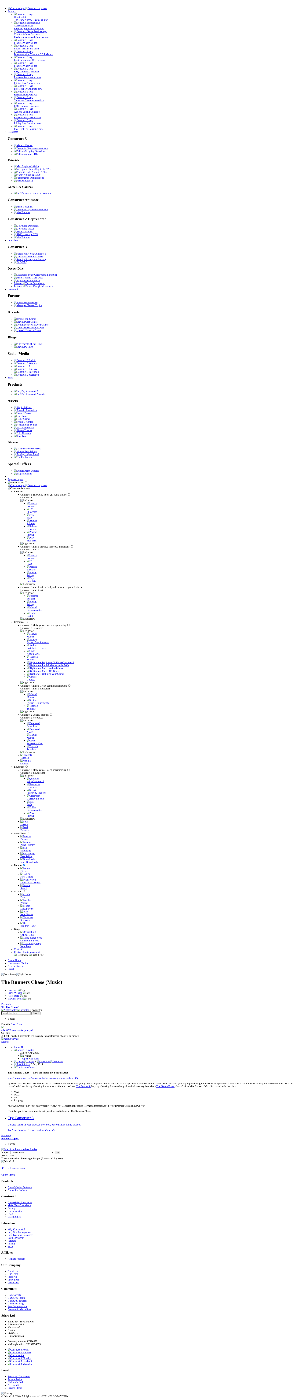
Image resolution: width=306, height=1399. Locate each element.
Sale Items (26, 473)
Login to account (31, 952)
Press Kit (12, 1276)
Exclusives (26, 457)
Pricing (11, 1208)
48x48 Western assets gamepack (17, 1030)
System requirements (37, 148)
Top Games (30, 319)
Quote (31, 1067)
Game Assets (14, 1295)
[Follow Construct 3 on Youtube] (25, 363)
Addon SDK (31, 154)
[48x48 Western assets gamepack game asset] (2, 1027)
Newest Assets (33, 448)
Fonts (24, 416)
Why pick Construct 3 (34, 253)
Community (14, 289)
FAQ (24, 262)
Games (26, 419)
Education (13, 240)
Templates (28, 427)
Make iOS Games (50, 671)
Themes (28, 430)
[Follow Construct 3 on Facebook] (26, 371)
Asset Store (20, 833)
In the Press (13, 1279)
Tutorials (25, 212)
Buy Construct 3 (29, 391)
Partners (12, 1240)
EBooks (26, 413)
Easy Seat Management (19, 1232)
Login (20, 479)
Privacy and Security (35, 259)
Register (12, 479)
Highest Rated (31, 454)
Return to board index (26, 1149)
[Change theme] (29, 955)
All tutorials (27, 180)
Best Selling (30, 451)
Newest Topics (34, 305)
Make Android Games (52, 668)
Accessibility (14, 1385)
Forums (18, 865)
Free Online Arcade (17, 1306)
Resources (13, 131)
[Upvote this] (24, 1061)
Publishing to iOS (32, 175)
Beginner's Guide (30, 166)
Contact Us (19, 949)
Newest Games (29, 321)
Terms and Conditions (19, 1376)
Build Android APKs (36, 172)
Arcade (18, 891)
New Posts (27, 346)
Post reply (6, 1004)
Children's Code (16, 1382)
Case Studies (14, 1216)
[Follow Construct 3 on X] (22, 366)
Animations (31, 410)
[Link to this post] (22, 1064)
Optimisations (36, 177)
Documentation (15, 1211)
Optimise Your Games (52, 674)
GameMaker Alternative (20, 1202)
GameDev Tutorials (17, 1300)
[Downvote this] (50, 1061)
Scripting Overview (35, 151)
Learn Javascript (16, 1237)
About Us (13, 1271)
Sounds (33, 424)
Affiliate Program (16, 1258)
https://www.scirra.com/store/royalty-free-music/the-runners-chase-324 (43, 1078)
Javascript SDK (30, 234)
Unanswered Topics (18, 963)
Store (10, 377)
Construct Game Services (51, 587)
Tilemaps (26, 433)
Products (12, 11)
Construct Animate (45, 546)
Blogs (17, 929)
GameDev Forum (16, 1297)
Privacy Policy (15, 1379)
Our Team (13, 1274)
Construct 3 (43, 494)
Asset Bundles (31, 470)
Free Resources (35, 256)
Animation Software (18, 1190)
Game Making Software (20, 1187)
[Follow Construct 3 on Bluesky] (25, 369)
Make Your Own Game (19, 1205)
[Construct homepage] (27, 8)
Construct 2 (34, 714)
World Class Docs (33, 277)
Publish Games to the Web (55, 665)
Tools (24, 436)
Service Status (15, 1388)
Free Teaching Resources (20, 1235)
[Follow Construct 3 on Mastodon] (26, 374)
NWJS (31, 228)
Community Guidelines (19, 1309)
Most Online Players (33, 327)
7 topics (24, 1058)
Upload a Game (32, 330)
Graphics (28, 421)
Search (11, 969)
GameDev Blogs (16, 1303)
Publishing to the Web (39, 169)
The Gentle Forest (165, 1086)
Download (33, 225)
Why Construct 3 (16, 1229)
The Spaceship (83, 1086)
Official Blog (35, 344)
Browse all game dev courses (36, 193)
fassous (5, 1041)
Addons (27, 407)
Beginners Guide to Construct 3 (57, 662)
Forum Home (30, 302)
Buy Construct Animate (33, 394)
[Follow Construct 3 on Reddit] (25, 360)
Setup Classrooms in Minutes (42, 274)
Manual (28, 145)
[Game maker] (27, 485)
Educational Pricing (31, 280)
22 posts (34, 1058)
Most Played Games (38, 324)
